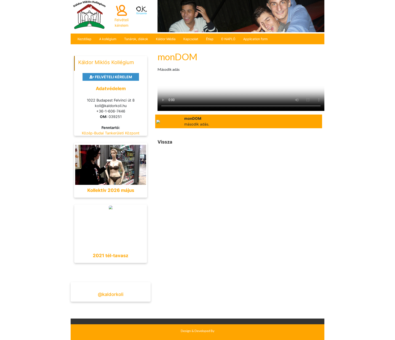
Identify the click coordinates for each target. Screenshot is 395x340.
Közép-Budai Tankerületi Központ (110, 133)
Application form (255, 39)
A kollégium (107, 39)
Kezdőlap (84, 39)
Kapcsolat (190, 39)
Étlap (210, 39)
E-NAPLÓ (228, 39)
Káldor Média (166, 39)
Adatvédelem (111, 88)
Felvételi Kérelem (113, 77)
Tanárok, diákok (136, 39)
